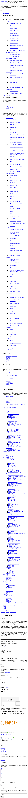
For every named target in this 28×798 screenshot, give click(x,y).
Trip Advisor (3, 751)
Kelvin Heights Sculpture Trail (16, 87)
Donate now (7, 672)
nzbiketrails (12, 248)
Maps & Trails (6, 13)
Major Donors (9, 400)
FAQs (7, 106)
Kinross (11, 129)
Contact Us (8, 385)
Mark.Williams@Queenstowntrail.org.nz (9, 646)
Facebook (3, 748)
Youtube (2, 750)
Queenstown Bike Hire (15, 255)
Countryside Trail (13, 25)
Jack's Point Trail (13, 33)
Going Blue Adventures (15, 243)
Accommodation (9, 118)
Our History (8, 382)
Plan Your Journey (7, 95)
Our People (8, 381)
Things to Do (8, 148)
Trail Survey (8, 398)
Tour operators (9, 293)
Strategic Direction (9, 383)
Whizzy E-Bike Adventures (16, 253)
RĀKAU (12, 211)
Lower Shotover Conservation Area (17, 50)
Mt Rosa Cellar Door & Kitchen (17, 166)
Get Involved (6, 387)
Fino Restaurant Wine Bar (15, 180)
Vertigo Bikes (13, 286)
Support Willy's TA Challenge (10, 407)
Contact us (3, 760)
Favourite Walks (9, 72)
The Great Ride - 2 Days (15, 56)
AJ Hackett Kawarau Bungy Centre (17, 150)
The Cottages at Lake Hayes (16, 142)
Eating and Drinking (10, 173)
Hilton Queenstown (14, 124)
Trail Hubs (8, 105)
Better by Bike (13, 238)
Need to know (6, 350)
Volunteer (8, 397)
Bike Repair (8, 338)
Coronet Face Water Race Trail (16, 93)
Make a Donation (9, 396)
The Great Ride (9, 379)
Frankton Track (4, 1)
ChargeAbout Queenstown (15, 331)
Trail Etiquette (9, 358)
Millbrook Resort (13, 132)
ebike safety (8, 357)
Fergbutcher (12, 226)
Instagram (3, 749)
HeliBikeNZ (12, 245)
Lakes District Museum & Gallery (17, 159)
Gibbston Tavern (13, 185)
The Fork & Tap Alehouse (15, 221)
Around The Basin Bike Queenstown (15, 233)
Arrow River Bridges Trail (15, 23)
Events (11, 378)
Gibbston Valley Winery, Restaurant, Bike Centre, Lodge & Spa (17, 154)
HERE (5, 633)
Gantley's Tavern (13, 182)
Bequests (7, 401)
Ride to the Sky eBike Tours (16, 250)
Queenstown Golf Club (15, 171)
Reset (2, 796)
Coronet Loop (6, 5)
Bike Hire (8, 257)
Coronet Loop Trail (14, 91)
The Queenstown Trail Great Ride (13, 52)
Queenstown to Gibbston (15, 62)
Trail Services (6, 108)
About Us (6, 361)
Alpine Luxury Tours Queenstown (17, 229)
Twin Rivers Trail (23, 5)
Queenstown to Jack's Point (16, 60)
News (7, 373)
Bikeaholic (12, 267)
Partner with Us (9, 402)
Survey (2, 768)
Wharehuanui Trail (14, 48)
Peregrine (12, 206)
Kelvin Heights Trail (14, 35)
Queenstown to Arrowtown (16, 70)
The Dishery (12, 218)
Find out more (7, 680)
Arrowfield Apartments (15, 119)
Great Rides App (9, 107)
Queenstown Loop (14, 67)
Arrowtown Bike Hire (14, 235)
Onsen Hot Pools (13, 169)
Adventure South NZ (14, 294)
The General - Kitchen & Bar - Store (17, 223)
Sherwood (12, 139)
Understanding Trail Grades (11, 356)
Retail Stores (8, 327)
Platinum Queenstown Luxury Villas (17, 134)
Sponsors (8, 384)
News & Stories (13, 375)
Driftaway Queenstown (15, 122)
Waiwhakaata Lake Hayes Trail (16, 45)
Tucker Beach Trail (14, 40)
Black (11, 240)
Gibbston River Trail (14, 30)
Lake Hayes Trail (13, 82)
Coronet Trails (9, 89)
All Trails (8, 21)
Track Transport (9, 227)
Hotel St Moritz (13, 127)
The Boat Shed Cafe (14, 216)
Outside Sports (13, 281)
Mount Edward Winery (15, 164)
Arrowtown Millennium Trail (16, 77)
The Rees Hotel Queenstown (16, 144)
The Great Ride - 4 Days (15, 54)
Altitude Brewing (13, 175)
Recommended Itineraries (11, 58)
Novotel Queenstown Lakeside (16, 147)
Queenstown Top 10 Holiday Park (17, 137)
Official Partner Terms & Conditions (17, 404)
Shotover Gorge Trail (14, 38)
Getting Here (8, 103)
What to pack (8, 359)
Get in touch (8, 687)
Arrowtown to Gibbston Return (16, 65)
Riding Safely (8, 360)
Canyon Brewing (13, 177)
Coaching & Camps (10, 349)
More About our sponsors (6, 734)
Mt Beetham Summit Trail (15, 84)
